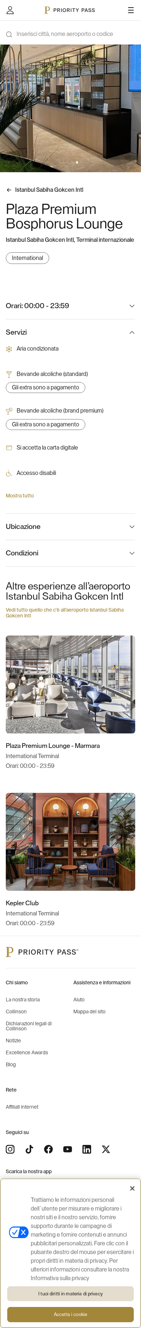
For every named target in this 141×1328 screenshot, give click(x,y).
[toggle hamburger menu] (131, 10)
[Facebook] (48, 1149)
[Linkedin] (86, 1149)
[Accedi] (10, 10)
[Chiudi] (132, 1188)
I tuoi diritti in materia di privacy (70, 1293)
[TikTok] (29, 1149)
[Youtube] (67, 1149)
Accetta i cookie (70, 1314)
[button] (60, 162)
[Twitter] (106, 1149)
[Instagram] (10, 1149)
